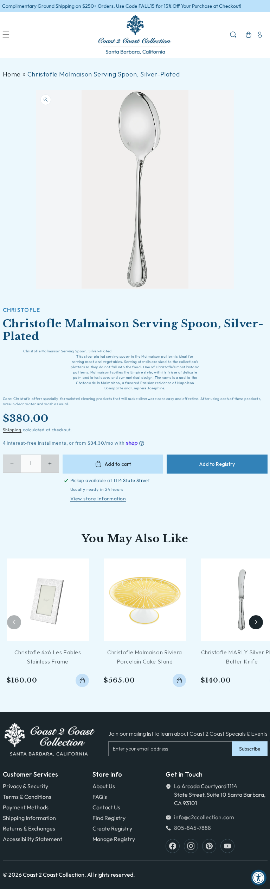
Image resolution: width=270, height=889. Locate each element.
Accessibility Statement (32, 838)
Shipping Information (29, 817)
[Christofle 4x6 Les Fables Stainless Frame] (48, 599)
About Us (103, 786)
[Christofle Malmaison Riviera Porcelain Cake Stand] (145, 599)
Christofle (21, 309)
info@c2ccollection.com (204, 817)
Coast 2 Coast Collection (53, 874)
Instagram (191, 846)
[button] (6, 35)
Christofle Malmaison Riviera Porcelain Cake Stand (144, 657)
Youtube (227, 846)
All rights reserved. (111, 874)
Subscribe (250, 749)
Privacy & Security (25, 786)
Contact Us (106, 807)
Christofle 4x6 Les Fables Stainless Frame (47, 657)
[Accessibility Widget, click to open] (258, 877)
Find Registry (109, 817)
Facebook (173, 846)
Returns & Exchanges (29, 828)
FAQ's (99, 796)
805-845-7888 (192, 827)
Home (12, 74)
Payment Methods (26, 807)
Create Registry (112, 828)
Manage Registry (113, 838)
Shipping (12, 429)
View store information (98, 498)
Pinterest (209, 846)
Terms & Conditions (27, 796)
